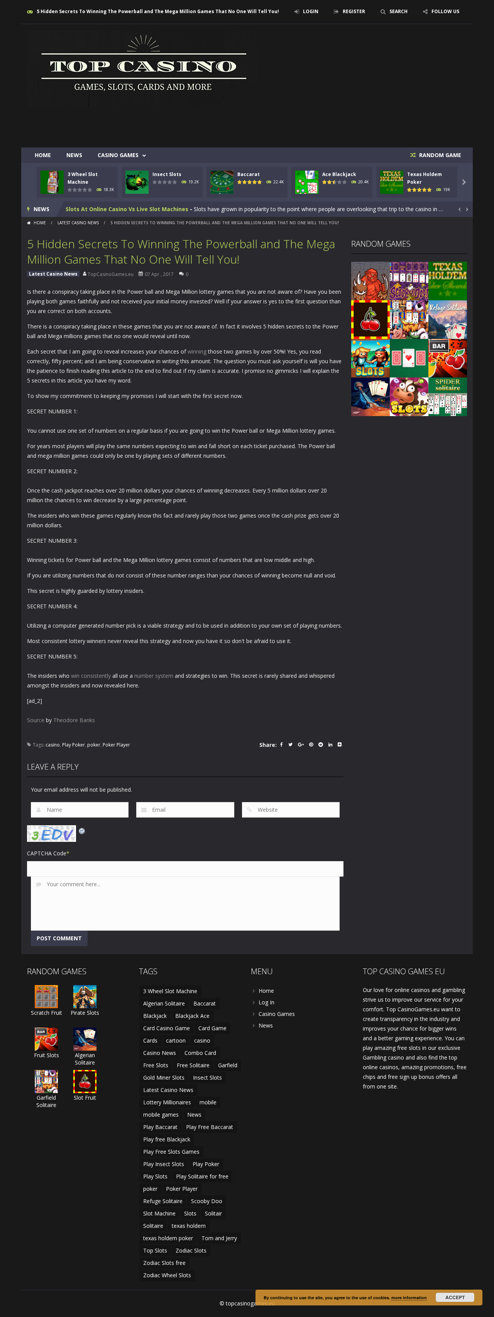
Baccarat (248, 174)
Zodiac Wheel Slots (167, 1275)
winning (197, 351)
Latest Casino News (78, 222)
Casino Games (118, 155)
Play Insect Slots (163, 1164)
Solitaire (153, 1225)
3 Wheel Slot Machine (170, 991)
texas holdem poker (168, 1238)
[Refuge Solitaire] (447, 319)
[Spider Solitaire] (447, 396)
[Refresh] (82, 830)
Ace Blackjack (339, 174)
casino (53, 744)
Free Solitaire (193, 1065)
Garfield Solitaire (46, 1101)
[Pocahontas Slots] (370, 357)
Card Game (212, 1028)
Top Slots (155, 1250)
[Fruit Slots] (447, 357)
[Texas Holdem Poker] (447, 280)
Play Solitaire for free (202, 1176)
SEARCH (398, 11)
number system (153, 675)
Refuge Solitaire (163, 1201)
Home (43, 155)
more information (409, 1297)
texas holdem (189, 1225)
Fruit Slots (46, 1055)
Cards (150, 1040)
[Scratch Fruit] (46, 996)
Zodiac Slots (191, 1250)
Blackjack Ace (192, 1015)
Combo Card (200, 1052)
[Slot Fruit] (370, 319)
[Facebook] (281, 745)
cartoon (176, 1040)
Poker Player (116, 744)
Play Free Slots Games (171, 1151)
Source (35, 720)
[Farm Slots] (409, 396)
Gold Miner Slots (163, 1077)
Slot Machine (159, 1213)
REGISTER (354, 11)
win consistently (91, 675)
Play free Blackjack (166, 1139)
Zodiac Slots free (164, 1262)
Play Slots (155, 1176)
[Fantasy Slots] (370, 280)
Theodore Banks (74, 720)
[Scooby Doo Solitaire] (409, 280)
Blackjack (155, 1015)
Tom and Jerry (219, 1238)
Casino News (159, 1052)
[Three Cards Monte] (409, 357)
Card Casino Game (166, 1028)
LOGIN (310, 11)
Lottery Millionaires (167, 1102)
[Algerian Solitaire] (370, 396)
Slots (190, 1213)
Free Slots (155, 1065)
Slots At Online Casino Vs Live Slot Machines (127, 209)
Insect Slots (166, 174)
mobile (208, 1102)
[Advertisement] (326, 124)
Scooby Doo (206, 1201)
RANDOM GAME (439, 155)
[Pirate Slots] (84, 996)
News (74, 155)
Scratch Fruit (46, 1012)
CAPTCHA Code (46, 853)
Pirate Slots (85, 1012)
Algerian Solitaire (85, 1058)
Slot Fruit (85, 1097)
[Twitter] (290, 745)
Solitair (213, 1213)
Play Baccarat (160, 1127)
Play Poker (73, 744)
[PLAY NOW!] (52, 181)
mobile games (161, 1114)
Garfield (227, 1065)
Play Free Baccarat (209, 1127)
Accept (455, 1297)
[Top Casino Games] (143, 67)
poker (93, 744)
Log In (266, 1002)
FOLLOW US (445, 11)
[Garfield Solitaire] (409, 319)
